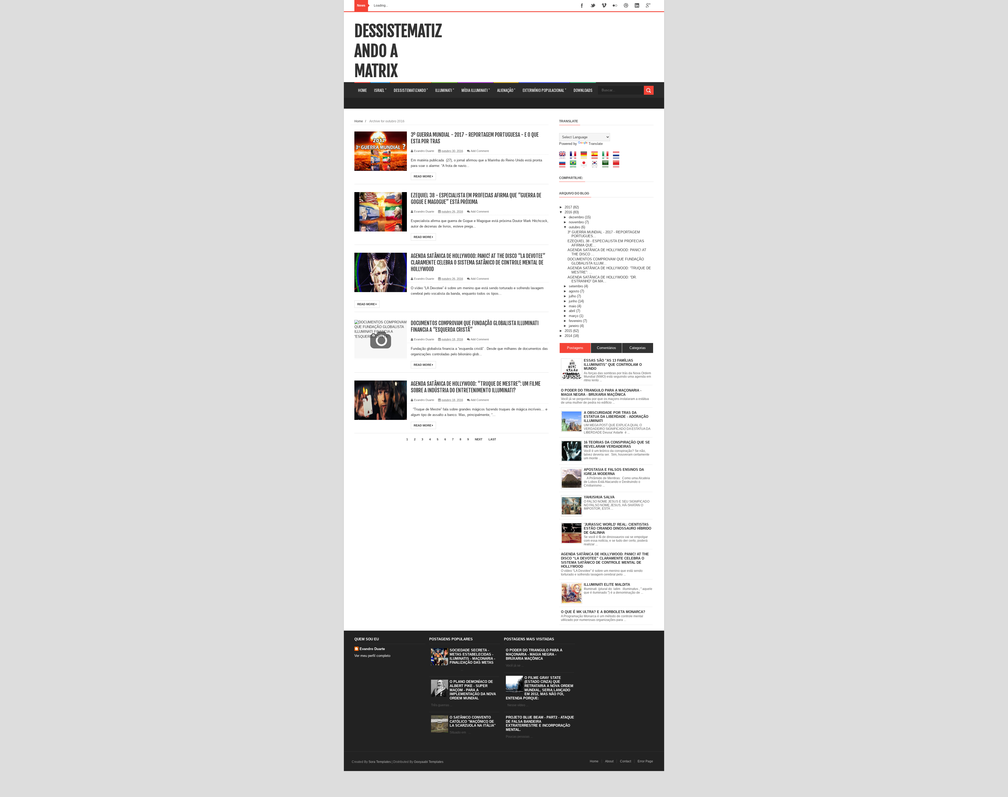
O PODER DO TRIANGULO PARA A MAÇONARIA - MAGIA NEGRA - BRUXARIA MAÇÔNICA (534, 654)
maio (573, 306)
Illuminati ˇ (444, 90)
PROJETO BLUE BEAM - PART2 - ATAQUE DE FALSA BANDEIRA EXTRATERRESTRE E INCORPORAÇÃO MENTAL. (540, 723)
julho (573, 296)
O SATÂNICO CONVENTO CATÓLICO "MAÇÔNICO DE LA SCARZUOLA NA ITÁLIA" (473, 721)
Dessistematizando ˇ (411, 90)
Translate (596, 144)
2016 (569, 212)
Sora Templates (380, 762)
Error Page (645, 761)
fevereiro (576, 321)
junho (573, 301)
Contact (625, 761)
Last (492, 439)
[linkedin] (637, 6)
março (574, 316)
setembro (576, 286)
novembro (577, 222)
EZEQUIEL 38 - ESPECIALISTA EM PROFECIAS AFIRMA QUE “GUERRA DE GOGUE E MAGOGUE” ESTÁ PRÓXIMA (476, 198)
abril (572, 311)
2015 (569, 331)
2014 (569, 336)
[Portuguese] (575, 166)
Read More (423, 176)
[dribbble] (626, 6)
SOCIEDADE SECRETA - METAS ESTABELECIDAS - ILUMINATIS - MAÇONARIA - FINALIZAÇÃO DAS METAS (472, 656)
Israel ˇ (380, 90)
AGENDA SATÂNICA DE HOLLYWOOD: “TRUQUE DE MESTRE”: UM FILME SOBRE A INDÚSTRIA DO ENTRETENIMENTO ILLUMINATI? (475, 387)
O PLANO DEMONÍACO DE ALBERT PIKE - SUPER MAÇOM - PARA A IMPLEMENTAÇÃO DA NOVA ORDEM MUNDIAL (473, 690)
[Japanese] (585, 166)
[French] (575, 158)
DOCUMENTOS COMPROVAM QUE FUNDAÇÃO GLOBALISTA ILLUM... (606, 261)
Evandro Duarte (372, 649)
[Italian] (607, 158)
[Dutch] (618, 158)
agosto (574, 291)
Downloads (583, 90)
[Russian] (564, 166)
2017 (569, 207)
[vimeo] (604, 6)
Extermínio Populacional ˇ (544, 90)
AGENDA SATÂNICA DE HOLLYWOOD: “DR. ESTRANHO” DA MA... (602, 279)
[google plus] (648, 6)
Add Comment (480, 150)
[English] (564, 158)
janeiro (574, 326)
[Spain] (596, 158)
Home (362, 90)
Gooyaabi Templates (428, 762)
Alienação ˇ (506, 90)
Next (478, 439)
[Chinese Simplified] (618, 166)
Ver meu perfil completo (372, 656)
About (609, 761)
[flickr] (615, 6)
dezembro (577, 217)
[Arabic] (607, 166)
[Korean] (596, 166)
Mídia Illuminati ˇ (475, 90)
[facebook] (582, 6)
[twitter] (593, 6)
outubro (575, 227)
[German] (585, 158)
